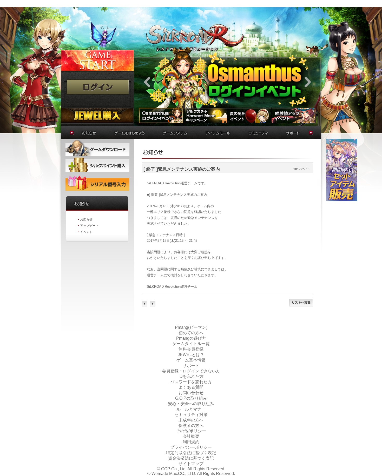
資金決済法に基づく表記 (191, 458)
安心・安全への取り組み (191, 403)
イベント (86, 232)
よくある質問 (191, 387)
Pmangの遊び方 (191, 338)
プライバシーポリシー (191, 447)
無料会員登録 (191, 349)
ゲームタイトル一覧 (191, 343)
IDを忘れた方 (191, 376)
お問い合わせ (191, 393)
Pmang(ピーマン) (191, 327)
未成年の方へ (191, 420)
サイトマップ (191, 463)
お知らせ (86, 219)
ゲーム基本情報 (191, 360)
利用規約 (191, 442)
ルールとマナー (191, 409)
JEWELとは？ (191, 354)
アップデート (89, 225)
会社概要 (191, 436)
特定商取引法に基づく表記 (191, 453)
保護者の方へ (191, 425)
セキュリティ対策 (191, 414)
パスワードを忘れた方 (191, 382)
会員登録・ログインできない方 (191, 371)
